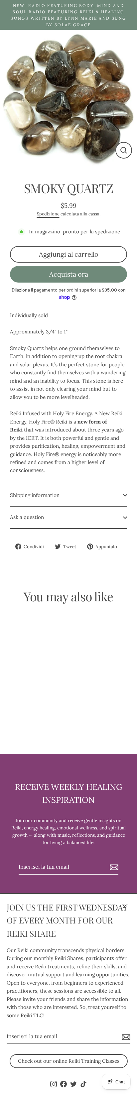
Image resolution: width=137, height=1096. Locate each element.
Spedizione (48, 214)
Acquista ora (68, 274)
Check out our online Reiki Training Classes (68, 1061)
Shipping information (35, 495)
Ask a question (27, 517)
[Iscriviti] (125, 1037)
